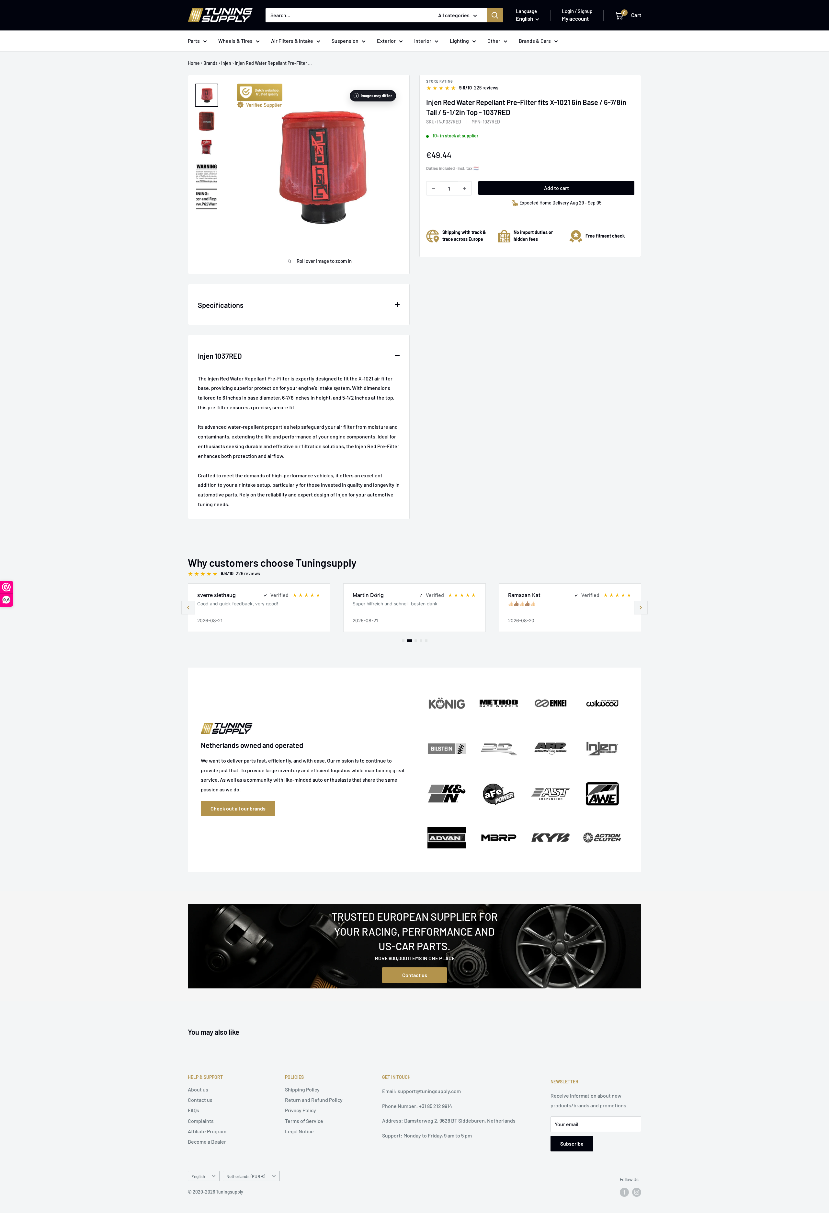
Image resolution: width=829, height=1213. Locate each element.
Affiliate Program (207, 1131)
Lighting (459, 41)
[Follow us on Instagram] (636, 1192)
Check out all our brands (238, 808)
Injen (226, 63)
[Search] (495, 15)
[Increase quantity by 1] (464, 188)
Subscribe (572, 1143)
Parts (194, 41)
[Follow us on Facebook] (624, 1192)
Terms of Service (304, 1121)
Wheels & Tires (235, 41)
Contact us (414, 975)
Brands (210, 63)
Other (493, 41)
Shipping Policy (302, 1089)
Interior (422, 41)
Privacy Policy (300, 1110)
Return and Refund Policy (314, 1100)
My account (575, 18)
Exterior (386, 41)
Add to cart (556, 188)
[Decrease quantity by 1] (433, 188)
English (198, 1176)
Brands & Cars (535, 41)
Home (194, 63)
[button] (641, 608)
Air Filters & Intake (292, 41)
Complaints (201, 1121)
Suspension (345, 41)
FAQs (193, 1110)
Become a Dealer (207, 1141)
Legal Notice (299, 1131)
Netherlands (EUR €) (245, 1176)
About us (198, 1089)
